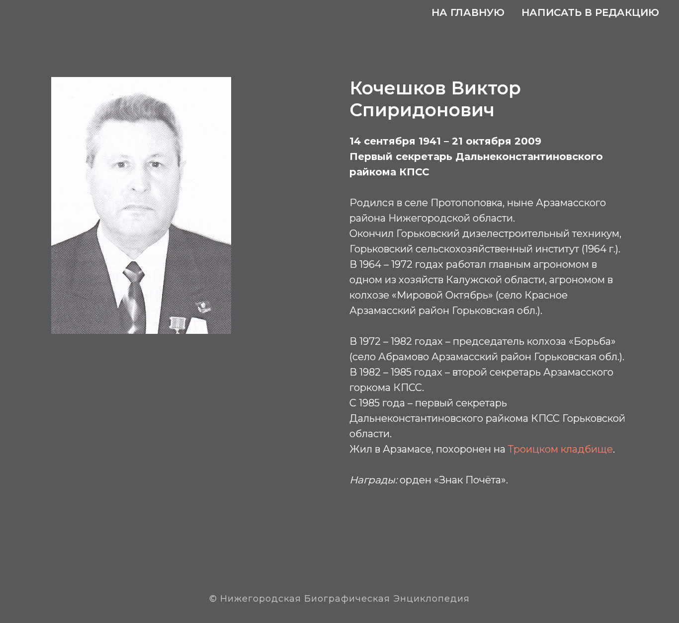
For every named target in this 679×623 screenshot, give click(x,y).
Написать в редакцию (590, 12)
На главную (468, 12)
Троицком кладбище (560, 449)
